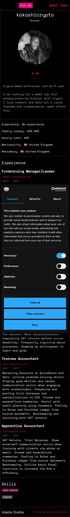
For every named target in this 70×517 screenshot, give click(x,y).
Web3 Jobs (59, 5)
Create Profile (13, 512)
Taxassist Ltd (14, 431)
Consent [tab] (12, 199)
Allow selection (35, 313)
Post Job (25, 5)
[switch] (61, 266)
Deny (35, 324)
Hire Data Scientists (51, 512)
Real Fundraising (16, 177)
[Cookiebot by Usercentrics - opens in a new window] (51, 189)
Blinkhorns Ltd (15, 364)
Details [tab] (35, 199)
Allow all (35, 302)
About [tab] (57, 199)
